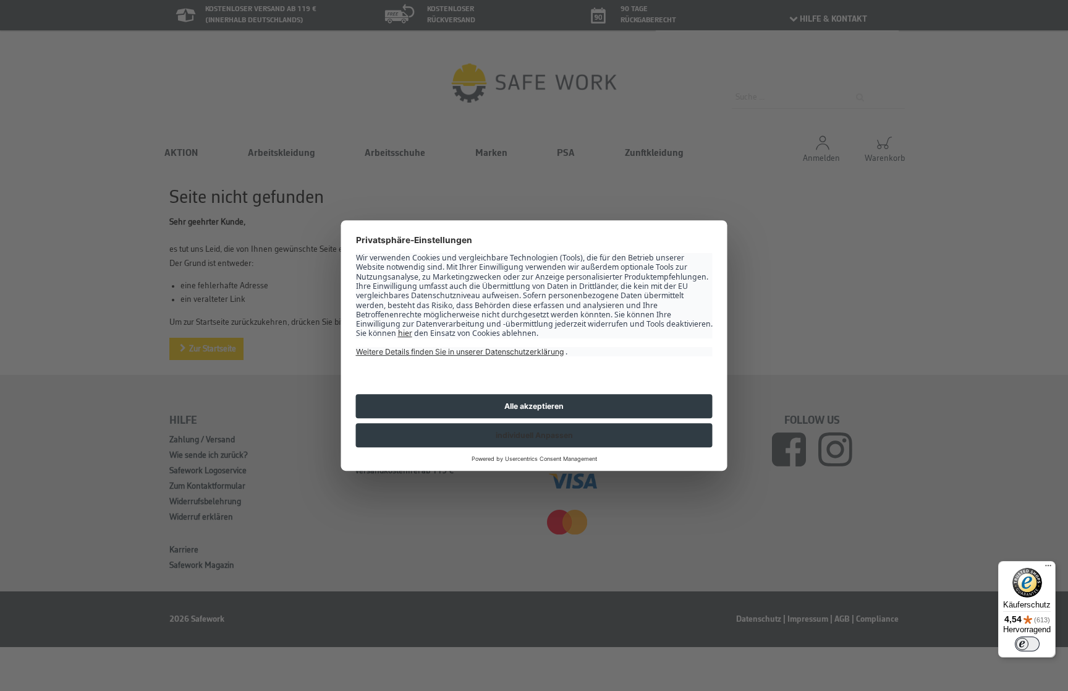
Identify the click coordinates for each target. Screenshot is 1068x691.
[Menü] (1048, 568)
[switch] (1027, 644)
